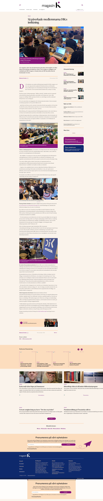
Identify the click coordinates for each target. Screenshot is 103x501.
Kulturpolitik (44, 428)
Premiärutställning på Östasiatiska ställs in (77, 410)
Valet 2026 (50, 428)
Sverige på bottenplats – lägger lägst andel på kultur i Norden (70, 82)
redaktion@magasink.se (59, 467)
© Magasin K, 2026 (22, 475)
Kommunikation (57, 428)
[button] (20, 189)
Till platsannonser (70, 139)
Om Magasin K (38, 460)
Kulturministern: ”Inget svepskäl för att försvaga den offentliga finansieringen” (27, 365)
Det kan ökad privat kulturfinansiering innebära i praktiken (76, 365)
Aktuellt (65, 72)
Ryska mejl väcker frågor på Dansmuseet (32, 386)
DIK (20, 338)
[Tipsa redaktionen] (81, 147)
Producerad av (80, 478)
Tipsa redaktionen (70, 147)
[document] (51, 489)
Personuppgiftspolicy (32, 448)
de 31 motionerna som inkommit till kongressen (29, 205)
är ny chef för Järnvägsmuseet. (73, 120)
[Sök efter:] (82, 5)
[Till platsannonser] (81, 139)
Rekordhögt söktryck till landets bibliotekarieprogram (81, 386)
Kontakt (53, 460)
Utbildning (63, 428)
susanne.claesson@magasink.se (58, 472)
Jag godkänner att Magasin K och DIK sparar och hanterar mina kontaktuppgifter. (49, 494)
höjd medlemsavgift (42, 311)
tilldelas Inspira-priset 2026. (73, 116)
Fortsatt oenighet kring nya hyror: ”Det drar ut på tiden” (36, 410)
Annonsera (71, 460)
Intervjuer (54, 362)
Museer (39, 428)
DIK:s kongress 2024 (27, 338)
